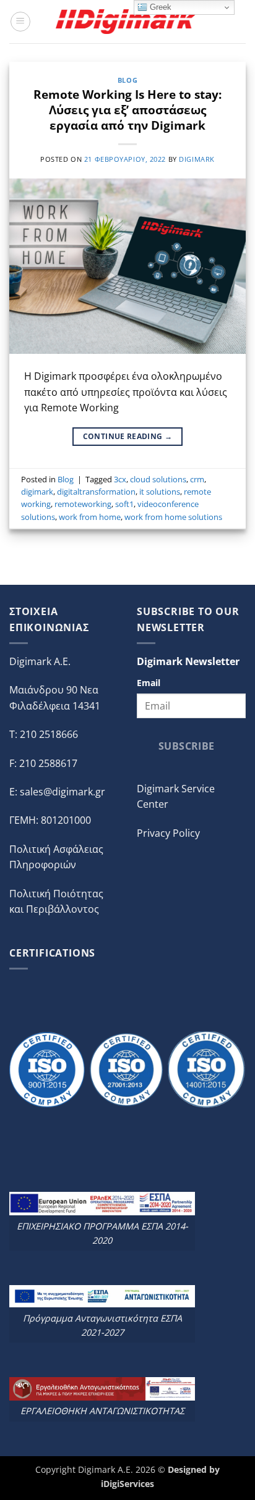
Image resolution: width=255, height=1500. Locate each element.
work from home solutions (173, 516)
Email (148, 683)
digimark (196, 159)
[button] (20, 21)
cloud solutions (158, 479)
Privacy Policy (168, 833)
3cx (120, 479)
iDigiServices (127, 1484)
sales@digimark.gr (62, 791)
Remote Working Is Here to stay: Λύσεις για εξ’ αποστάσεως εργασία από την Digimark (127, 109)
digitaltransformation (96, 491)
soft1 (124, 503)
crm (197, 479)
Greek (159, 7)
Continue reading (128, 436)
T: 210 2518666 (43, 734)
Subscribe (186, 746)
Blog (127, 80)
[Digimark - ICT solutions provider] (127, 21)
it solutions (159, 491)
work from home (90, 516)
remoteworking (82, 503)
